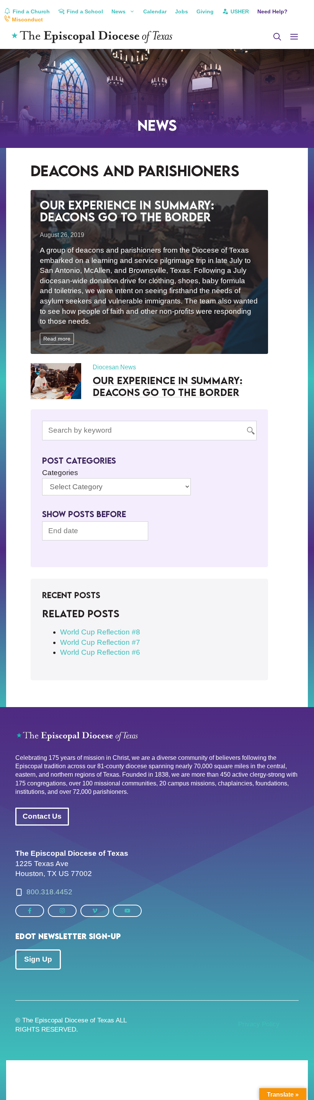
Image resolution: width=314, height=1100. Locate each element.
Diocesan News (114, 367)
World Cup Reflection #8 (100, 632)
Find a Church (30, 11)
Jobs (181, 11)
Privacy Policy (259, 1024)
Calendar (155, 11)
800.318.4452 (49, 892)
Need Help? (272, 11)
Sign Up (38, 959)
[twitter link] (29, 911)
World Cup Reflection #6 (100, 652)
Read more (56, 339)
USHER (239, 11)
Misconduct (26, 19)
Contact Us (42, 816)
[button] (277, 37)
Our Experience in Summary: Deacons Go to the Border (127, 211)
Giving (205, 11)
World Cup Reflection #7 (100, 642)
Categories (60, 473)
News (118, 11)
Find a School (84, 11)
